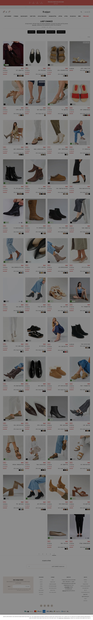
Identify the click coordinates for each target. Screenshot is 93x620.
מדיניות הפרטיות (67, 618)
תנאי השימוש (61, 618)
